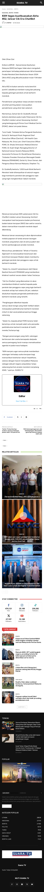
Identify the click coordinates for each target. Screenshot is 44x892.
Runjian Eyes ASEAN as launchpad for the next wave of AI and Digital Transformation (22, 585)
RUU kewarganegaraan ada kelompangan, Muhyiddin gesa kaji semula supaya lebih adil (33, 431)
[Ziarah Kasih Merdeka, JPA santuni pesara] (22, 477)
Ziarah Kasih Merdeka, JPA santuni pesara (22, 497)
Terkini (16, 12)
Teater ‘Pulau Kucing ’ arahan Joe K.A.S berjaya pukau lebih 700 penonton (11, 430)
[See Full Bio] (27, 401)
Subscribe (22, 614)
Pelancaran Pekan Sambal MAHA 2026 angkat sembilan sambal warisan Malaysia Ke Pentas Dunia (28, 640)
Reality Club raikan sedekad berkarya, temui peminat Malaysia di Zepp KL (28, 684)
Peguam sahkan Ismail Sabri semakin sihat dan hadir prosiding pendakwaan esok (28, 698)
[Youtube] (32, 884)
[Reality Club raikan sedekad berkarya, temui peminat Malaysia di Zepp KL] (8, 683)
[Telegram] (22, 884)
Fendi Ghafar (15, 793)
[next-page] (6, 592)
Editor (9, 22)
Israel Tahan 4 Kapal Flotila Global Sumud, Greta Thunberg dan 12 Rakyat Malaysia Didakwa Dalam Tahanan (28, 748)
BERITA (16, 9)
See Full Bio (21, 401)
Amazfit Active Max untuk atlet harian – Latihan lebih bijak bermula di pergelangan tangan (28, 737)
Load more (21, 707)
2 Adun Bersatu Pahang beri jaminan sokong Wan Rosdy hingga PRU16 (28, 669)
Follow (22, 604)
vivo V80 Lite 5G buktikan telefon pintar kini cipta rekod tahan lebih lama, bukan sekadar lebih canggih (20, 787)
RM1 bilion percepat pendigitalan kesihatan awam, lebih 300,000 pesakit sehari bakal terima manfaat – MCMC (22, 539)
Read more (7, 806)
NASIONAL (10, 9)
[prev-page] (3, 592)
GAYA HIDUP (19, 679)
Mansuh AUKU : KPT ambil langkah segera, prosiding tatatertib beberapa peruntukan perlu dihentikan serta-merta (28, 655)
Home (4, 9)
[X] (27, 884)
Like (8, 604)
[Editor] (3, 22)
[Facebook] (12, 884)
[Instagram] (17, 884)
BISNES (21, 581)
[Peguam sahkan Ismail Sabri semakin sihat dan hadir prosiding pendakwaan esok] (8, 697)
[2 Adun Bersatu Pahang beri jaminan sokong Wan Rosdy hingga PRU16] (8, 668)
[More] (26, 417)
